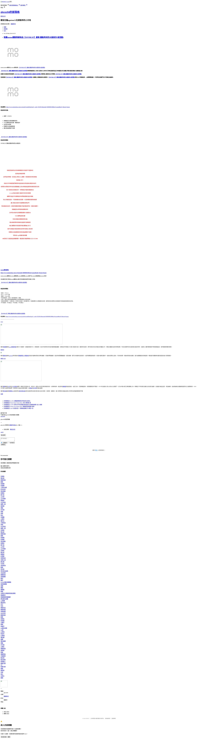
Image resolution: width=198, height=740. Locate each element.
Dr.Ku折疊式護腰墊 (6, 582)
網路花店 (3, 607)
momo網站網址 (5, 270)
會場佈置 (3, 611)
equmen (11, 355)
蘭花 (2, 580)
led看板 (3, 635)
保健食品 (3, 558)
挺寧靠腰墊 (4, 584)
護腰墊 (2, 589)
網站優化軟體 (4, 599)
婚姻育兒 (13, 24)
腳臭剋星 (13, 347)
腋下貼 (2, 495)
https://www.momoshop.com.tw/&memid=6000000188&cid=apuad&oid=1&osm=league (23, 272)
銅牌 (2, 624)
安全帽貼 (3, 491)
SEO (2, 604)
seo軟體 (3, 600)
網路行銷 (3, 663)
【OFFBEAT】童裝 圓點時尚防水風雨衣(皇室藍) (32, 67)
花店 (2, 606)
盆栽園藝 (3, 576)
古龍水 (2, 676)
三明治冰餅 (4, 487)
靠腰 (2, 586)
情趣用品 (3, 648)
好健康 (2, 556)
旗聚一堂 (3, 504)
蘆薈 (2, 668)
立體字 (2, 622)
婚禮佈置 (3, 609)
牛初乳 (2, 563)
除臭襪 (4, 347)
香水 (2, 674)
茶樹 (2, 672)
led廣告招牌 (4, 628)
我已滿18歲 (3, 737)
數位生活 (12, 429)
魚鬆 (2, 358)
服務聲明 (114, 718)
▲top (2, 432)
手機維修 (3, 656)
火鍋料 (2, 519)
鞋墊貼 (2, 500)
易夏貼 (2, 493)
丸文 (4, 358)
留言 (14, 425)
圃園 (2, 677)
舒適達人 (11, 391)
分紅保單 (3, 573)
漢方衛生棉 (22, 391)
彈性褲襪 (3, 641)
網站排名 (3, 602)
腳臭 (2, 482)
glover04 (3, 416)
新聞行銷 (3, 666)
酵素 (2, 567)
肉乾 (2, 513)
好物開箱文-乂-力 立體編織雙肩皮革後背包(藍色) (17, 401)
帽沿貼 (2, 478)
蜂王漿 (2, 561)
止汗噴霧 (3, 498)
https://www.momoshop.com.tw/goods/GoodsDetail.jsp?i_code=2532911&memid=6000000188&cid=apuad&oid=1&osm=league (38, 107)
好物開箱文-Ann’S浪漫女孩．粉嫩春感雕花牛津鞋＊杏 (18, 408)
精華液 (2, 670)
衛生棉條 (3, 659)
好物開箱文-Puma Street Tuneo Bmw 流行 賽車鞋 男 (17, 402)
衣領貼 (2, 476)
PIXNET (87, 718)
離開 (9, 737)
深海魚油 (3, 565)
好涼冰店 (3, 489)
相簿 (5, 27)
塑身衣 (2, 349)
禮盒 (31, 388)
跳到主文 (3, 16)
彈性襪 (2, 637)
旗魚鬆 (64, 386)
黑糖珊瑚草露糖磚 (6, 597)
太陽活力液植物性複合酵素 (8, 593)
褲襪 (2, 639)
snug (2, 321)
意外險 (2, 569)
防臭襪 (2, 485)
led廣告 (3, 632)
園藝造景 (3, 574)
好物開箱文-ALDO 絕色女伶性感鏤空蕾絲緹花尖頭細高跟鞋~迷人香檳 (23, 404)
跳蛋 (2, 652)
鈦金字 (2, 633)
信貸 (2, 394)
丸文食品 (15, 386)
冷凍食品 (3, 522)
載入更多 (3, 435)
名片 (5, 30)
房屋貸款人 (21, 355)
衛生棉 (4, 391)
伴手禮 (35, 388)
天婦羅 (2, 517)
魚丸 (2, 515)
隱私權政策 (107, 718)
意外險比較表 (4, 571)
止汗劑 (2, 496)
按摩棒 (2, 650)
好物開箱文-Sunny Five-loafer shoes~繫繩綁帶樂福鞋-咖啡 (19, 406)
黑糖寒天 (3, 595)
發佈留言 (3, 444)
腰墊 (2, 587)
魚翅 (2, 524)
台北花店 (3, 613)
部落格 (5, 29)
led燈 (2, 630)
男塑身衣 (27, 355)
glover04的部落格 (10, 12)
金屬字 (2, 626)
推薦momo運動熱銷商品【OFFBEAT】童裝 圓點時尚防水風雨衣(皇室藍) (34, 37)
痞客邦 (11, 425)
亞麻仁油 (3, 560)
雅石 (2, 578)
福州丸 (2, 521)
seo (1, 665)
